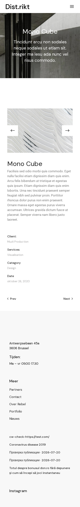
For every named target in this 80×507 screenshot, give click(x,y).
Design (11, 268)
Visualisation (15, 255)
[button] (12, 130)
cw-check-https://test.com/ (29, 437)
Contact (15, 397)
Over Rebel (17, 404)
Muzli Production (17, 241)
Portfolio (15, 411)
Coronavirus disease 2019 (27, 445)
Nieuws (14, 419)
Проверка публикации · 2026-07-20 (34, 452)
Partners (15, 390)
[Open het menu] (71, 6)
